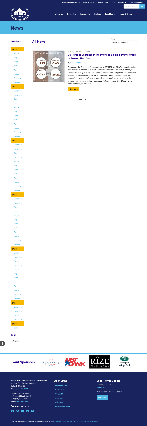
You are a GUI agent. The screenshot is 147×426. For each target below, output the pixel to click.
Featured (15, 341)
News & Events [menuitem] (126, 14)
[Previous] (38, 362)
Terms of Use (78, 421)
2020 (14, 323)
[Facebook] (13, 411)
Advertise (59, 402)
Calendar (59, 398)
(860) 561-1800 (22, 388)
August (16, 53)
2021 (14, 302)
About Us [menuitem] (59, 14)
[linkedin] (28, 411)
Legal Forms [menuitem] (110, 14)
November (18, 95)
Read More (74, 89)
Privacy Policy (67, 421)
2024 (14, 140)
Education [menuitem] (71, 14)
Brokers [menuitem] (97, 14)
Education (59, 389)
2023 (14, 194)
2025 (14, 86)
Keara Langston (76, 62)
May (15, 65)
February (17, 78)
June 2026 (101, 387)
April (16, 70)
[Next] (139, 362)
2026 (14, 49)
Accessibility (57, 421)
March (16, 74)
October (17, 99)
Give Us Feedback (62, 406)
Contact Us (59, 394)
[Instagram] (33, 411)
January (17, 82)
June (16, 61)
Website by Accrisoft (91, 421)
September (18, 103)
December (18, 91)
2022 (14, 248)
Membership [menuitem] (85, 14)
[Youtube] (23, 411)
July (15, 57)
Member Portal (61, 385)
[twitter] (17, 411)
